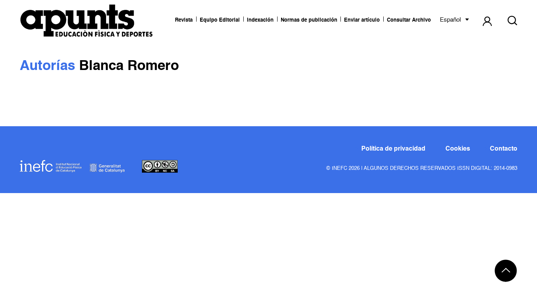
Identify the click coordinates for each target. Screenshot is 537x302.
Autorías (49, 66)
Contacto (503, 149)
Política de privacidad (393, 149)
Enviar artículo (362, 20)
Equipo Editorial (220, 20)
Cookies (457, 149)
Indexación (260, 20)
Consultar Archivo (409, 20)
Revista (184, 20)
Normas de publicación (309, 20)
